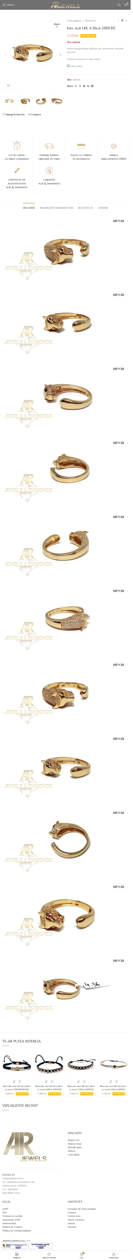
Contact (72, 1212)
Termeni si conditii (12, 1216)
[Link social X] (80, 86)
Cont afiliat (73, 1154)
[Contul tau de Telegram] (92, 86)
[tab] (29, 207)
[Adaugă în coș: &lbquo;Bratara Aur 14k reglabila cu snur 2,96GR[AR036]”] (14, 1081)
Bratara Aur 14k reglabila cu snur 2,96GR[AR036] (17, 1088)
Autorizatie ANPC (11, 1219)
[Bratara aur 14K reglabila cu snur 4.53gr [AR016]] (113, 1066)
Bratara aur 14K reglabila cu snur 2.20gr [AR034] (81, 1088)
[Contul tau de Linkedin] (88, 86)
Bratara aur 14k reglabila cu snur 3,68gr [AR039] (49, 1088)
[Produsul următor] (126, 21)
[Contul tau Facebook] (76, 86)
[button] (5, 55)
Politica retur (74, 1143)
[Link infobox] (16, 150)
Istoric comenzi (76, 1219)
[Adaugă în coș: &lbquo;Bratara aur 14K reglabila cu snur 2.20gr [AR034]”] (78, 1081)
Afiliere (72, 1151)
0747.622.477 (8, 1174)
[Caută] (119, 5)
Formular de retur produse (82, 1208)
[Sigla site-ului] (65, 4)
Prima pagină (74, 20)
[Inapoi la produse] (122, 21)
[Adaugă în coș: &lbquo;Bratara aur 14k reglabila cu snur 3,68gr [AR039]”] (46, 1081)
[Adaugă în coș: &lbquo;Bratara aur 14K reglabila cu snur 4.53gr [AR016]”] (111, 1081)
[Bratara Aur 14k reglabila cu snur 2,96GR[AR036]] (16, 1066)
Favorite (72, 1227)
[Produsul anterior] (118, 21)
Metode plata (75, 1147)
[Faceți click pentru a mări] (8, 85)
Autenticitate (9, 1223)
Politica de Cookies (12, 1227)
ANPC (5, 1208)
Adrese (71, 1223)
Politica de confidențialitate (16, 1230)
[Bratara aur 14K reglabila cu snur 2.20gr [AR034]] (81, 1066)
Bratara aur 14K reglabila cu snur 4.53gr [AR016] (113, 1088)
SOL (4, 1212)
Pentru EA (90, 20)
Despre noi (73, 1140)
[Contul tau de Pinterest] (84, 86)
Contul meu (74, 1216)
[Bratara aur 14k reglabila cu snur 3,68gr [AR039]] (49, 1066)
